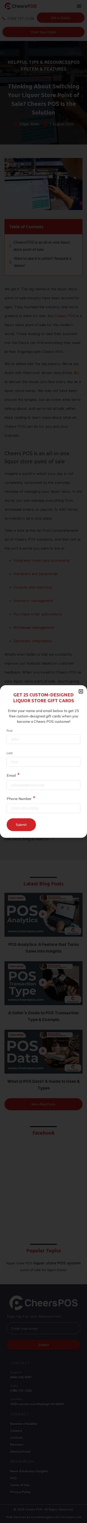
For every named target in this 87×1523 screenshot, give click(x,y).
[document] (43, 761)
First (9, 730)
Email (13, 774)
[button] (81, 691)
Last (9, 753)
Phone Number (21, 798)
